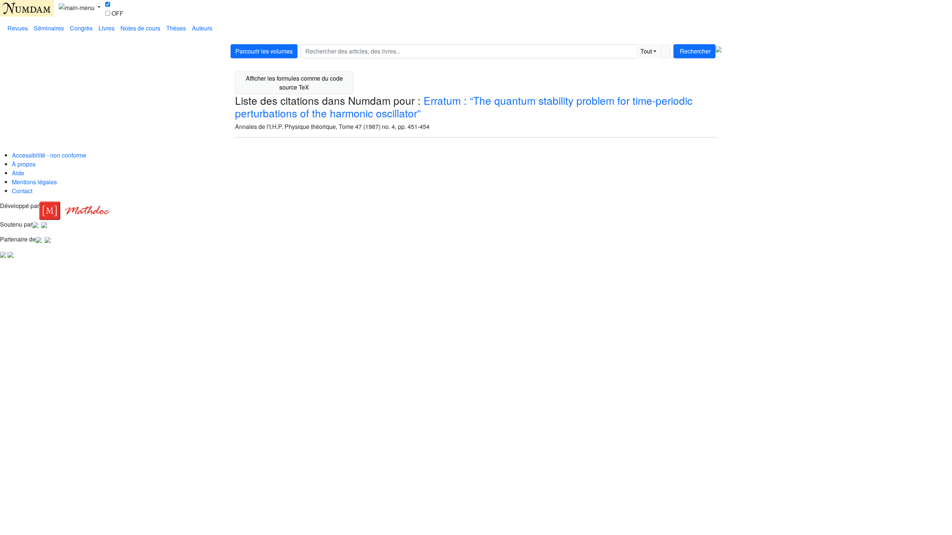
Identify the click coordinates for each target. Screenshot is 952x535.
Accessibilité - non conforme (49, 155)
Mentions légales (34, 182)
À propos (24, 164)
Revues (17, 28)
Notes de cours (140, 28)
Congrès (81, 28)
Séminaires (49, 28)
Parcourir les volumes (264, 51)
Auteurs (202, 28)
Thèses (176, 28)
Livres (107, 28)
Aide (18, 173)
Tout (646, 51)
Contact (22, 191)
